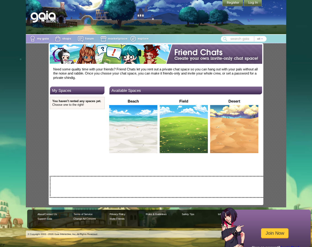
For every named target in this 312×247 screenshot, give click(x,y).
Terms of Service (83, 214)
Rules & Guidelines (156, 214)
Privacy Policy (117, 214)
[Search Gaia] (225, 39)
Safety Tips (188, 214)
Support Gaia (44, 218)
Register (233, 3)
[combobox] (244, 39)
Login (253, 3)
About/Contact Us (47, 214)
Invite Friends (117, 218)
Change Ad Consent (85, 218)
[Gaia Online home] (44, 17)
